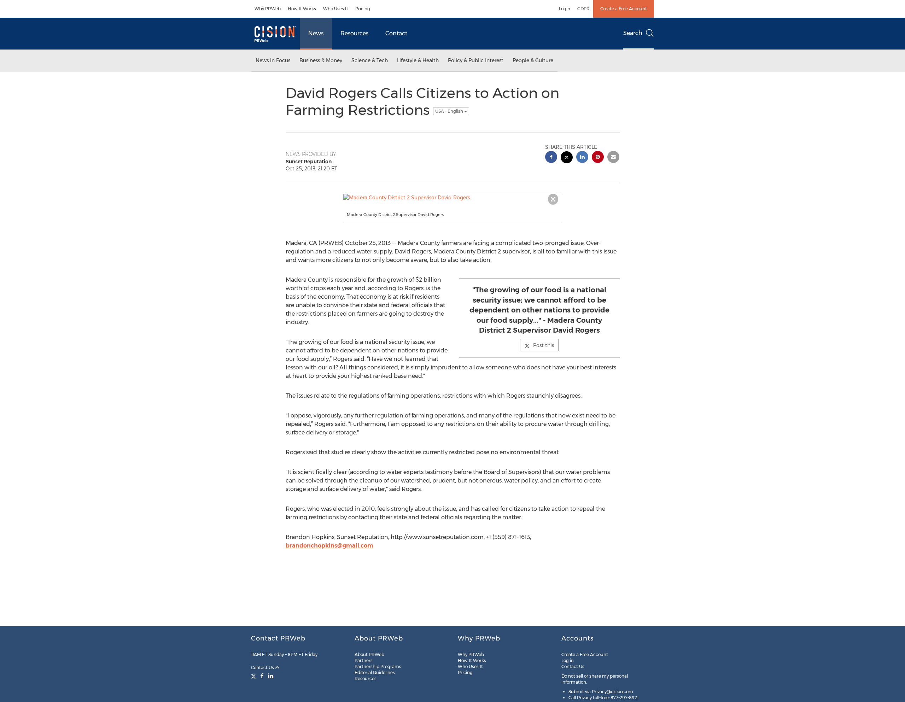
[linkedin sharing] (582, 158)
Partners (364, 660)
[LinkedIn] (270, 675)
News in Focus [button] (273, 60)
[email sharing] (613, 158)
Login (564, 8)
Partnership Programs (378, 666)
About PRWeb (369, 654)
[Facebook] (262, 675)
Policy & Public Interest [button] (475, 60)
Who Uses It (335, 8)
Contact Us (263, 667)
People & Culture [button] (533, 60)
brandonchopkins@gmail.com (329, 545)
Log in (567, 660)
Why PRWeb (268, 8)
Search (632, 33)
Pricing (362, 8)
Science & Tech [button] (369, 60)
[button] (452, 197)
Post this (543, 345)
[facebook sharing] (551, 158)
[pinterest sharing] (598, 158)
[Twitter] (254, 675)
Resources (354, 33)
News (315, 33)
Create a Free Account (623, 8)
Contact (396, 33)
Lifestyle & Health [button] (418, 60)
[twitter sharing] (567, 158)
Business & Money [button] (320, 60)
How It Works (302, 8)
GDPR (583, 8)
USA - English (449, 111)
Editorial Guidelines (375, 672)
